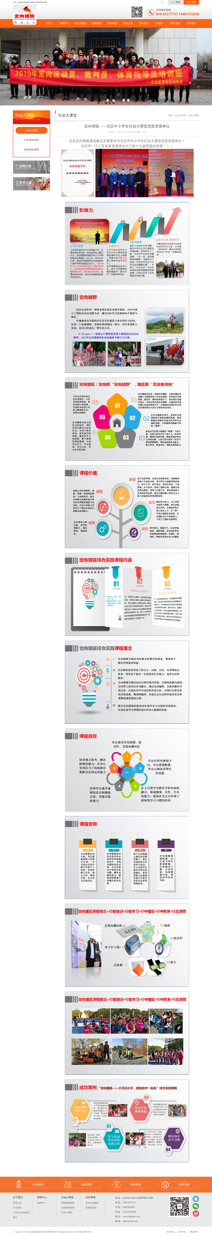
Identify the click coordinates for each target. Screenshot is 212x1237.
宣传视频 (96, 23)
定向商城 (112, 23)
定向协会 (144, 23)
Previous (6, 66)
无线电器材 (91, 1208)
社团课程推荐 (31, 140)
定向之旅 (128, 23)
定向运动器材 (92, 1203)
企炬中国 (181, 1232)
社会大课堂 (80, 23)
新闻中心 (65, 23)
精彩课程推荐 (31, 149)
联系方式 (17, 1203)
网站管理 (194, 1232)
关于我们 (191, 23)
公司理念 (17, 1208)
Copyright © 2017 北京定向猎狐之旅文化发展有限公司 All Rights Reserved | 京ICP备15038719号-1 (53, 1232)
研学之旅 (175, 23)
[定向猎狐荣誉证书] (106, 66)
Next (205, 66)
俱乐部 (159, 23)
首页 (48, 23)
